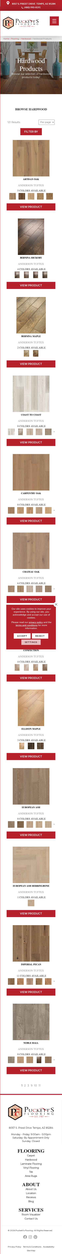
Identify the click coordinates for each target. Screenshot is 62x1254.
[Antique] (31, 943)
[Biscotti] (20, 824)
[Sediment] (39, 510)
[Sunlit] (48, 510)
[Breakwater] (20, 431)
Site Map (31, 1250)
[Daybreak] (39, 431)
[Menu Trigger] (54, 20)
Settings (31, 642)
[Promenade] (48, 431)
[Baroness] (31, 1021)
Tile (31, 1171)
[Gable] (30, 588)
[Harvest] (48, 981)
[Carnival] (39, 824)
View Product (31, 206)
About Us (31, 1189)
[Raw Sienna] (49, 196)
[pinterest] (35, 1237)
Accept (22, 636)
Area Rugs (31, 1175)
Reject (40, 636)
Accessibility (48, 1246)
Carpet (31, 1155)
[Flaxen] (39, 981)
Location (31, 1193)
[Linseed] (40, 196)
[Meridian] (40, 745)
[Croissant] (17, 667)
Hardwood (26, 38)
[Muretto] (36, 274)
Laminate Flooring (31, 1163)
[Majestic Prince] (31, 745)
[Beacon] (31, 393)
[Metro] (48, 824)
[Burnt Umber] (22, 196)
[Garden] (39, 588)
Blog (31, 1201)
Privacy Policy (14, 1246)
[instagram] (30, 1237)
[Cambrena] (31, 236)
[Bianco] (31, 315)
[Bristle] (31, 158)
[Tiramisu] (45, 667)
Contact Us (31, 1218)
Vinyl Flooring (31, 1167)
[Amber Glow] (31, 472)
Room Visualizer (31, 1214)
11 (40, 1085)
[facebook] (25, 1237)
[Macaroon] (26, 667)
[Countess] (20, 1059)
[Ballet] (31, 786)
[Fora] (26, 274)
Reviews (31, 1197)
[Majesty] (48, 1059)
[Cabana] (30, 431)
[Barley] (20, 981)
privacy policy (36, 622)
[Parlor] (48, 588)
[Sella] (45, 274)
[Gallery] (20, 510)
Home (6, 38)
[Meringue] (36, 667)
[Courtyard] (20, 588)
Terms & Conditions (32, 1246)
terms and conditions (27, 625)
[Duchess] (30, 1059)
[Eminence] (39, 1059)
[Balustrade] (31, 550)
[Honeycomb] (30, 510)
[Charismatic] (31, 707)
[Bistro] (30, 824)
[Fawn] (30, 981)
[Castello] (36, 353)
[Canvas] (31, 196)
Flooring (15, 38)
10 (35, 1085)
